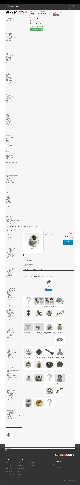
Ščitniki (7, 159)
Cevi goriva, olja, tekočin (10, 133)
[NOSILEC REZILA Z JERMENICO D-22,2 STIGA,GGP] (28, 403)
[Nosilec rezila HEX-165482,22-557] (49, 352)
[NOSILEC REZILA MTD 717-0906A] (39, 313)
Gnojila (7, 103)
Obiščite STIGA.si (9, 18)
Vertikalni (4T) (8, 122)
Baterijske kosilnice (11, 248)
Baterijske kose (8, 52)
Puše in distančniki (9, 188)
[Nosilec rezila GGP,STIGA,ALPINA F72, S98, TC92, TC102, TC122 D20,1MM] (39, 378)
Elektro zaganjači (9, 145)
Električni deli (8, 142)
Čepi (6, 136)
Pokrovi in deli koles (9, 155)
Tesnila (7, 213)
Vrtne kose (7, 51)
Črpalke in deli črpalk (9, 137)
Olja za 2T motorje (9, 125)
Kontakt (26, 271)
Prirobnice (7, 186)
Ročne (7, 93)
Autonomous (8, 35)
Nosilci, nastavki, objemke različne (12, 175)
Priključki (9, 309)
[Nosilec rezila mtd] (49, 313)
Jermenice (7, 156)
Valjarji (7, 91)
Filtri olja (7, 141)
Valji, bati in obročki (9, 200)
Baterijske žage (8, 77)
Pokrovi (7, 185)
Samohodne (8, 50)
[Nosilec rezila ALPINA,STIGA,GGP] (49, 390)
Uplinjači (7, 197)
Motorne (7, 100)
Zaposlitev (19, 474)
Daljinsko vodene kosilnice (10, 61)
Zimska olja (9, 422)
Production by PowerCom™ (69, 480)
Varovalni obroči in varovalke (10, 182)
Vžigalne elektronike (9, 147)
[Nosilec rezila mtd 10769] (60, 301)
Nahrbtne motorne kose (10, 55)
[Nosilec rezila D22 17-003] (39, 364)
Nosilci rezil (8, 174)
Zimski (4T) (8, 123)
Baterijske (7, 94)
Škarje (7, 56)
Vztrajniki (7, 146)
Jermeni (7, 152)
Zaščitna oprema (8, 112)
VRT (6, 32)
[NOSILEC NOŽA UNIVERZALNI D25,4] (49, 301)
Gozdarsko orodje (9, 116)
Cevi (6, 106)
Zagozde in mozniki (9, 219)
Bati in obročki (8, 202)
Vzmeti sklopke (10, 407)
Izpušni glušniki (8, 151)
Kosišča (9, 270)
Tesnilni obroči (8, 214)
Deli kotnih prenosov (9, 165)
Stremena (7, 196)
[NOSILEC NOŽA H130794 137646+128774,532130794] (28, 327)
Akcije (18, 460)
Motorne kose (8, 53)
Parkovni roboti (8, 38)
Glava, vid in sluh (9, 113)
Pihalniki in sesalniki (9, 42)
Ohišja (7, 177)
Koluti (7, 163)
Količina (66, 236)
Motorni (7, 44)
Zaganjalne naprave (9, 215)
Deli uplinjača (8, 198)
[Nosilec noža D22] (39, 301)
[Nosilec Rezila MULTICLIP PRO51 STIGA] (28, 378)
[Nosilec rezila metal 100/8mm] (28, 352)
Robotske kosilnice (9, 33)
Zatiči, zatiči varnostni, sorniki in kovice (12, 220)
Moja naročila (31, 460)
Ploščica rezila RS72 (26, 306)
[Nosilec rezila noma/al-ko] (28, 313)
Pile (6, 207)
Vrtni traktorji (8, 70)
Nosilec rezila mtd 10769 (58, 306)
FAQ (18, 471)
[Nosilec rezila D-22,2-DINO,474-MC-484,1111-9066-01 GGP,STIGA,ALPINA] (28, 364)
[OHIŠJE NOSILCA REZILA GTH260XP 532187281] (49, 327)
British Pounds (71, 6)
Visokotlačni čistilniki (9, 96)
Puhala (7, 187)
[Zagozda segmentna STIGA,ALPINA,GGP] (48, 282)
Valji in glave (8, 201)
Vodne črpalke (8, 98)
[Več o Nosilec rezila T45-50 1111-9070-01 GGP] (9, 435)
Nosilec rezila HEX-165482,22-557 (48, 357)
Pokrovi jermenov (9, 153)
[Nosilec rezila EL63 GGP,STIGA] (60, 390)
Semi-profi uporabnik (9, 66)
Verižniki (7, 206)
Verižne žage (8, 76)
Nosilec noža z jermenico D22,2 (59, 383)
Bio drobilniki (8, 84)
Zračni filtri (7, 139)
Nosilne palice (8, 176)
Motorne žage (8, 79)
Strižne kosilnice (8, 60)
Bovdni (7, 132)
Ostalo (7, 222)
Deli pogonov (8, 184)
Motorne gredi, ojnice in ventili (11, 172)
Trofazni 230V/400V (11, 290)
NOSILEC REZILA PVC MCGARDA (38, 357)
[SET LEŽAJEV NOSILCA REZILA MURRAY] (60, 313)
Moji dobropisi (31, 462)
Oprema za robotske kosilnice (11, 37)
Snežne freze (8, 83)
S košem (7, 72)
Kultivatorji (7, 39)
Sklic (46, 236)
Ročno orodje (8, 118)
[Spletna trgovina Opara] (16, 12)
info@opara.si (61, 467)
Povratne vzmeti (8, 218)
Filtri (6, 138)
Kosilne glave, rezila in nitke (10, 157)
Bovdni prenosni (8, 135)
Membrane (7, 199)
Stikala (7, 144)
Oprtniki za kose (8, 54)
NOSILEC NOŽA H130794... (27, 332)
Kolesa (7, 154)
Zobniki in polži (8, 221)
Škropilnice (7, 92)
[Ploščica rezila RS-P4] (49, 403)
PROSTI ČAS (8, 423)
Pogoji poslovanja (20, 468)
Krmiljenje (7, 167)
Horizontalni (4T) (8, 121)
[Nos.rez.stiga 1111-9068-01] (60, 327)
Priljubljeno (19, 463)
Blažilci (7, 131)
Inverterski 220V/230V (9, 86)
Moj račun (31, 459)
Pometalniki (8, 90)
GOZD (7, 75)
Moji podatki (31, 465)
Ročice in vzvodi (8, 193)
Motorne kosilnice (11, 249)
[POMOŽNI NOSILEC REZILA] (49, 378)
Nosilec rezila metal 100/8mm (27, 357)
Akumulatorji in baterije (9, 143)
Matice (8, 366)
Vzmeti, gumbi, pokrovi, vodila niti (11, 162)
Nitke (6, 161)
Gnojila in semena (9, 102)
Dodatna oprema (8, 40)
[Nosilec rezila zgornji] (39, 403)
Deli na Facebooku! (27, 254)
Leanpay (18, 476)
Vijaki (7, 208)
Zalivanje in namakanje (10, 105)
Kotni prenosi (8, 164)
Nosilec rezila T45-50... (17, 432)
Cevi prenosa (8, 134)
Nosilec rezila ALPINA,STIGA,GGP (48, 396)
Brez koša (7, 73)
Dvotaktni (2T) (8, 120)
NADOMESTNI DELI (13, 226)
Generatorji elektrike (9, 85)
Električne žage (8, 78)
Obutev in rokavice (9, 115)
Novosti (18, 462)
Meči (6, 205)
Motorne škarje (8, 59)
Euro (70, 8)
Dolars (70, 7)
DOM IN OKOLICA (9, 82)
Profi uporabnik (10, 269)
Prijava (7, 4)
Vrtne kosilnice (8, 45)
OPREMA (7, 111)
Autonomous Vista (9, 34)
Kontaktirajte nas (8, 5)
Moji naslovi (31, 463)
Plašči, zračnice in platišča (10, 180)
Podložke (7, 181)
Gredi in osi (8, 178)
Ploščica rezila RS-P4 (47, 408)
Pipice (7, 179)
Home (7, 226)
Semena (7, 104)
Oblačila (7, 114)
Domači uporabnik (9, 65)
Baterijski (7, 43)
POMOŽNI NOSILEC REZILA (48, 383)
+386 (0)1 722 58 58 (14, 6)
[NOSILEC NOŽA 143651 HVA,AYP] (39, 327)
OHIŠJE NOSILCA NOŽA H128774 (59, 357)
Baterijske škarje (8, 57)
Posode (7, 117)
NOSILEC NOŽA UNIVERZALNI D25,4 (49, 306)
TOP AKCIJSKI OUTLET (10, 223)
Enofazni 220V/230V (11, 289)
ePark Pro (7, 64)
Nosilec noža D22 (36, 306)
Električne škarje (8, 58)
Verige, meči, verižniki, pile (10, 203)
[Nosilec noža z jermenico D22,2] (60, 378)
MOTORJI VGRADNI (9, 119)
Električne (7, 99)
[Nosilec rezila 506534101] (60, 339)
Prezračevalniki (8, 41)
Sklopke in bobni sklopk (10, 195)
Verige (7, 204)
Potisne (10, 250)
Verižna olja (8, 126)
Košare (7, 166)
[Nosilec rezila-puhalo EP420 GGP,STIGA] (60, 364)
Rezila (7, 160)
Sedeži (7, 194)
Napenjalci (7, 173)
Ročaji (7, 192)
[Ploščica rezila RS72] (28, 301)
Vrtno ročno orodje (10, 310)
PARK (7, 62)
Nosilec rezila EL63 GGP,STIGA (59, 396)
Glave (7, 158)
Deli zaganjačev (8, 216)
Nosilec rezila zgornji (36, 408)
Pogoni (7, 183)
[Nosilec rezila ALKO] (49, 364)
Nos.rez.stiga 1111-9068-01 (58, 332)
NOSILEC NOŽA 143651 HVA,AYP (38, 332)
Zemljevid (19, 477)
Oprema (7, 101)
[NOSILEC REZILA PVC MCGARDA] (39, 352)
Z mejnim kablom (9, 36)
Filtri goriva (7, 140)
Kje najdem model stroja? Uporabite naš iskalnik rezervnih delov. (39, 10)
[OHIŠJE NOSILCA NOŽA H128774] (60, 352)
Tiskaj (26, 255)
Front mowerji (8, 63)
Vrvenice (7, 217)
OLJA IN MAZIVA (9, 124)
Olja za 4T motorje (9, 127)
